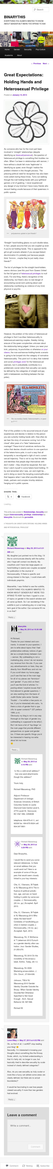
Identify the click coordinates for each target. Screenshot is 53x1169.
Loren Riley (12, 1040)
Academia (9, 55)
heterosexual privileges (31, 273)
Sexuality (28, 49)
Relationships (29, 512)
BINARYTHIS (14, 16)
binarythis (8, 517)
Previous (36, 63)
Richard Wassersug (15, 548)
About (19, 55)
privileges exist (19, 361)
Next (46, 63)
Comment (35, 1146)
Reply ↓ (11, 617)
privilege (27, 514)
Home (7, 49)
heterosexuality (16, 514)
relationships (37, 514)
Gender (17, 49)
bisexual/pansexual (24, 155)
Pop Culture (40, 49)
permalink (29, 517)
